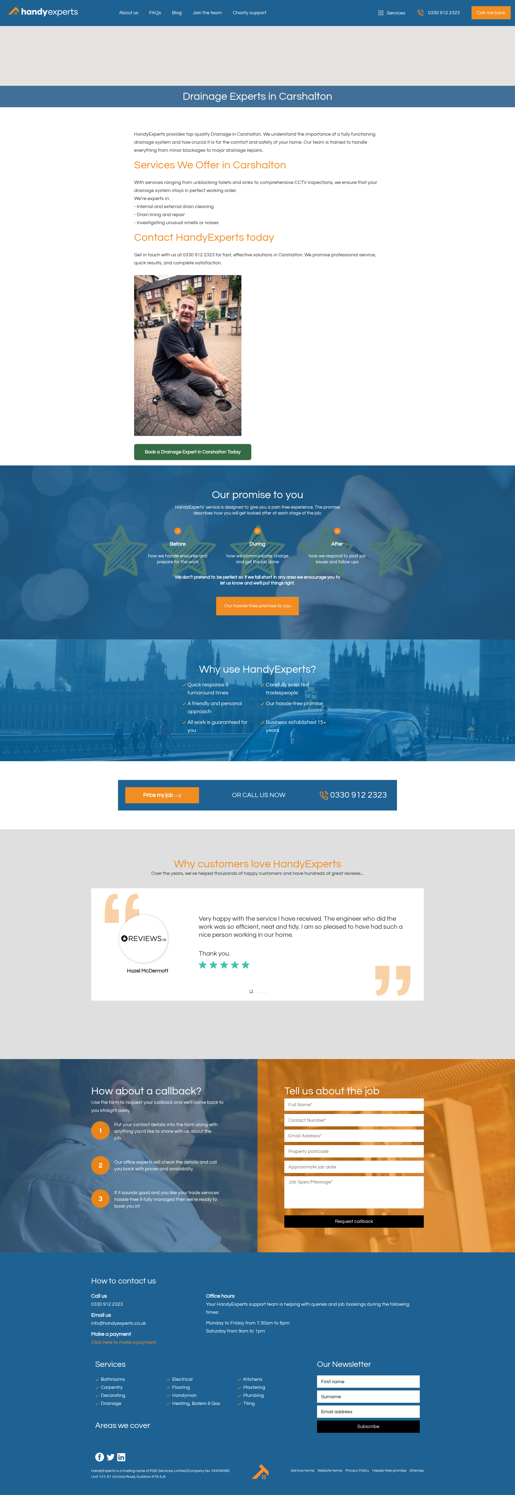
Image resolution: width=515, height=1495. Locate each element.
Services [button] (396, 13)
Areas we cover (122, 1425)
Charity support (249, 12)
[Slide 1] (247, 992)
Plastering (254, 1387)
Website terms (330, 1470)
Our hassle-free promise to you (257, 605)
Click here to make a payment (123, 1342)
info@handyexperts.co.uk (118, 1323)
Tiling (249, 1403)
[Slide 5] (258, 992)
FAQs (155, 12)
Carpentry (112, 1387)
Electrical (182, 1379)
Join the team (207, 12)
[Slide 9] (267, 992)
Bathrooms (113, 1379)
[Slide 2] (250, 992)
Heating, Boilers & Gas (196, 1403)
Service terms (302, 1470)
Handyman (184, 1395)
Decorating (113, 1395)
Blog (177, 12)
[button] (95, 944)
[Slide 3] (253, 991)
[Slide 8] (265, 992)
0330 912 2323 (444, 12)
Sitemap (417, 1470)
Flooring (181, 1387)
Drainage (111, 1403)
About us (128, 12)
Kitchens (252, 1379)
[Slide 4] (256, 992)
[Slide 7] (262, 992)
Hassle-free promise (389, 1470)
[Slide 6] (260, 992)
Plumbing (253, 1395)
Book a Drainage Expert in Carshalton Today (193, 451)
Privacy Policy (357, 1470)
